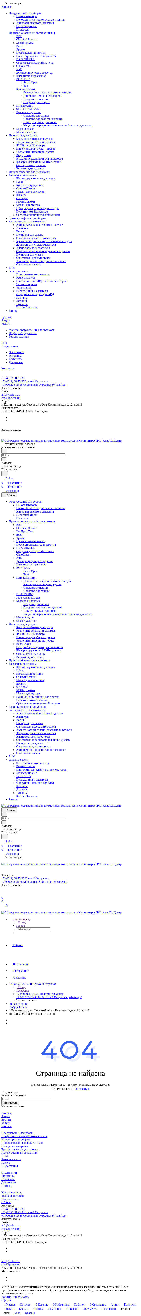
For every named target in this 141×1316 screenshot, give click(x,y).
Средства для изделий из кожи (35, 62)
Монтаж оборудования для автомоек (32, 329)
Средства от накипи (36, 99)
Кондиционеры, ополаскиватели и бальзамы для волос (58, 125)
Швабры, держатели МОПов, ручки (38, 161)
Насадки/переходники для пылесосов (39, 158)
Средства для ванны (36, 115)
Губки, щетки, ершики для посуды (37, 208)
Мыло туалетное (26, 132)
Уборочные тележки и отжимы (35, 142)
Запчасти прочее (26, 284)
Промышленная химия (30, 52)
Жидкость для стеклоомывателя (36, 244)
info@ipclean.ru (10, 394)
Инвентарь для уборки (23, 135)
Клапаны (22, 297)
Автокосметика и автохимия (27, 221)
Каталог (6, 1113)
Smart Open (30, 82)
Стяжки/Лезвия (25, 188)
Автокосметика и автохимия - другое (39, 224)
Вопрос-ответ (10, 1199)
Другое (20, 49)
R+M (12, 267)
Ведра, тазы (23, 155)
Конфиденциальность (15, 1296)
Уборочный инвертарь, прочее (35, 151)
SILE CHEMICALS (28, 108)
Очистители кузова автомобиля (36, 238)
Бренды (6, 1119)
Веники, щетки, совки (30, 168)
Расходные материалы (23, 175)
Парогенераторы (26, 26)
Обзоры (6, 1202)
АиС (19, 69)
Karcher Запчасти (27, 307)
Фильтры (22, 198)
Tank (26, 85)
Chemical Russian (26, 39)
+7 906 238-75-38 (33, 384)
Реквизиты (15, 358)
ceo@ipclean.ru (10, 397)
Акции (5, 1116)
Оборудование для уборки (25, 13)
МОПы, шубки (25, 201)
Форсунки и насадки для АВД (35, 294)
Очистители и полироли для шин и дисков (43, 251)
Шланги (21, 195)
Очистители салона (28, 264)
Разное (13, 310)
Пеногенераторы (26, 16)
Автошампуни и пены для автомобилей (41, 261)
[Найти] (4, 473)
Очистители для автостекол (33, 257)
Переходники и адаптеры (32, 290)
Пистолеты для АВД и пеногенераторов (41, 281)
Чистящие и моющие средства (42, 95)
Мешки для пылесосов (30, 191)
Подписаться (10, 1102)
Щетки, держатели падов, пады (35, 178)
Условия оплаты (11, 1192)
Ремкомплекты (25, 277)
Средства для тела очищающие (43, 118)
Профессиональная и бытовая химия (32, 32)
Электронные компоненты (33, 274)
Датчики (21, 300)
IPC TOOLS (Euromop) (30, 145)
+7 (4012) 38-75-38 (12, 378)
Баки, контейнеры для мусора (34, 138)
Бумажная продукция (29, 185)
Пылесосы (22, 29)
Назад (21, 922)
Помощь (6, 1185)
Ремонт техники (19, 336)
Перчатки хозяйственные (32, 211)
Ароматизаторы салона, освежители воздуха (44, 241)
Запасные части (19, 271)
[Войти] (3, 893)
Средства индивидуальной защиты (38, 214)
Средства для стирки (37, 102)
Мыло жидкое (25, 128)
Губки (20, 181)
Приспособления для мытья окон (29, 171)
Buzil (19, 46)
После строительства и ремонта (36, 56)
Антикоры (22, 228)
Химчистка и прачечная (31, 75)
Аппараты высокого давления (35, 22)
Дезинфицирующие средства (34, 72)
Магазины (15, 355)
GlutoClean (23, 65)
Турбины (22, 304)
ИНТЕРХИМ (24, 105)
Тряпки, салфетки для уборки (27, 218)
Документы (16, 362)
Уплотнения (23, 287)
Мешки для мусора (28, 204)
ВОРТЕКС (23, 79)
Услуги (5, 1122)
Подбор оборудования (23, 333)
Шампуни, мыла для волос (40, 122)
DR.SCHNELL (25, 59)
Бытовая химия (26, 89)
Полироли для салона (29, 234)
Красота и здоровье (28, 112)
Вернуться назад (62, 1088)
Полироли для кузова (29, 254)
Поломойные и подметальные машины (40, 19)
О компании (16, 352)
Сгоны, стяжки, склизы (31, 165)
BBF (19, 36)
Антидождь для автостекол (33, 247)
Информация (9, 1165)
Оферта (6, 1300)
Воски (20, 231)
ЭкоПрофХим (25, 42)
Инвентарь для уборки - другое (35, 148)
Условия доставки (12, 1195)
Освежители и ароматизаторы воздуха (48, 92)
